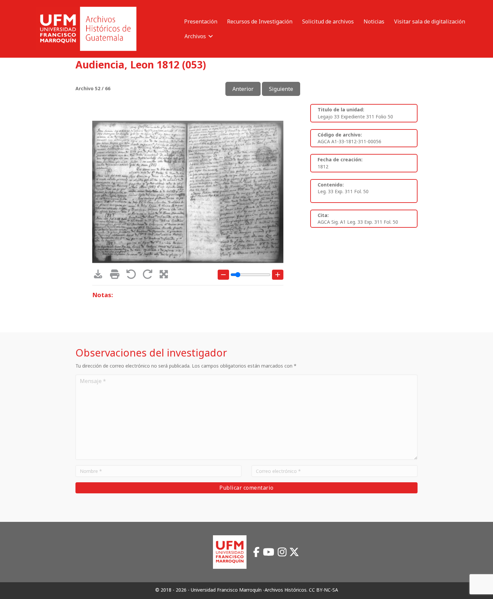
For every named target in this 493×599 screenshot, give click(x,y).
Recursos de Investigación (259, 21)
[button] (210, 36)
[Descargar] (100, 276)
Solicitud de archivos (328, 21)
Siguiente (281, 89)
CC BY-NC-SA (323, 590)
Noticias (374, 21)
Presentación (200, 21)
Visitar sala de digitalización (429, 21)
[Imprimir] (117, 276)
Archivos (195, 36)
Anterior (243, 89)
